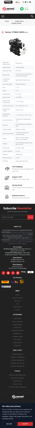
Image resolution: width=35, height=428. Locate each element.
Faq (17, 304)
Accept (25, 424)
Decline (9, 424)
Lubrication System (17, 330)
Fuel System (17, 318)
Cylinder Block (17, 342)
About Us (17, 301)
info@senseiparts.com (17, 259)
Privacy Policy (17, 384)
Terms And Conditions (18, 378)
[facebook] (23, 2)
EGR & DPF (17, 327)
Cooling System (17, 324)
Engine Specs (19, 21)
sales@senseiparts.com (17, 261)
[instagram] (27, 2)
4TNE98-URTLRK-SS (17, 363)
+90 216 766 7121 (17, 266)
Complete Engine (17, 336)
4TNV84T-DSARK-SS (17, 366)
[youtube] (30, 2)
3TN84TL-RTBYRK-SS (17, 357)
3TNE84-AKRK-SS (17, 354)
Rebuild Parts (17, 333)
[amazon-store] (8, 2)
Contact (17, 310)
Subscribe (30, 217)
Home (7, 21)
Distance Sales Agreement (17, 375)
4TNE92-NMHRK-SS (17, 360)
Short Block (17, 339)
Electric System (17, 321)
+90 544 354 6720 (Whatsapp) (18, 268)
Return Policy (17, 381)
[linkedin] (25, 2)
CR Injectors (17, 345)
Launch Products (17, 298)
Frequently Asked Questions (17, 387)
